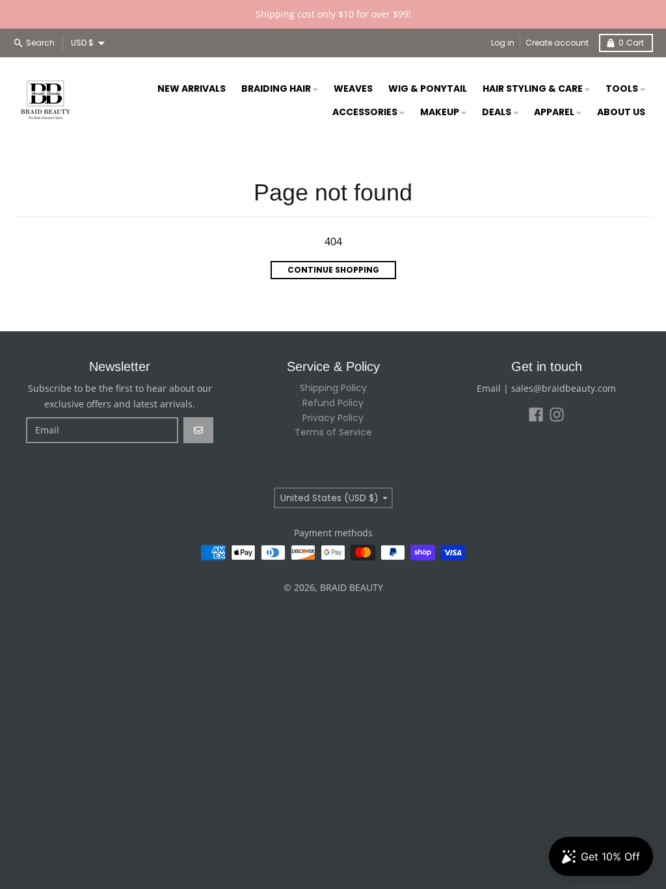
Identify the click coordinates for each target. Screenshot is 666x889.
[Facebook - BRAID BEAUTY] (536, 414)
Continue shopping (333, 269)
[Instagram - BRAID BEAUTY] (557, 414)
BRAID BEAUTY (351, 587)
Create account (557, 42)
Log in (502, 42)
